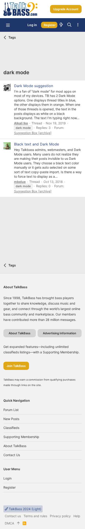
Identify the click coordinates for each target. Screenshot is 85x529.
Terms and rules (35, 516)
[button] (7, 25)
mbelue (20, 182)
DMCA (9, 523)
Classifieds (11, 428)
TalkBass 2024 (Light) (24, 509)
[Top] (18, 523)
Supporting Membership (21, 437)
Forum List (11, 410)
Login (7, 478)
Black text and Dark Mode (36, 144)
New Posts (11, 419)
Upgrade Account (65, 9)
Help (76, 516)
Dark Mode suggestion (33, 86)
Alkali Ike (21, 123)
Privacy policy (60, 516)
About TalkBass (14, 446)
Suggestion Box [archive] (32, 133)
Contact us (11, 455)
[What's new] (61, 25)
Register (9, 487)
